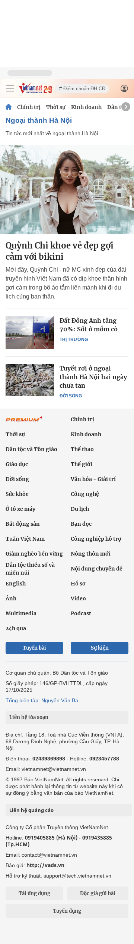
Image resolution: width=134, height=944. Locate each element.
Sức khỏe (17, 494)
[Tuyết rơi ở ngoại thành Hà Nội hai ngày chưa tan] (30, 380)
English (16, 583)
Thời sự (56, 107)
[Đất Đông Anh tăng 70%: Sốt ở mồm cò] (30, 332)
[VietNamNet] (9, 107)
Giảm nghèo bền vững (34, 553)
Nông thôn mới (91, 553)
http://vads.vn (45, 865)
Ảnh (11, 598)
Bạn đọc (81, 524)
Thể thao (82, 449)
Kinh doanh (86, 107)
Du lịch (80, 509)
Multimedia (21, 613)
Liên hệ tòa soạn (28, 717)
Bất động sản (23, 524)
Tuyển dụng (67, 911)
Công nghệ (85, 494)
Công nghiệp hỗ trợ (96, 538)
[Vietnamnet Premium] (24, 422)
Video (78, 598)
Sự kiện (100, 648)
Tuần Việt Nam (25, 538)
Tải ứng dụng (34, 893)
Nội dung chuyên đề (96, 568)
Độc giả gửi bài (97, 893)
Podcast (81, 613)
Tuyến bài (34, 648)
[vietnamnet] (35, 91)
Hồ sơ (78, 583)
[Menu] (10, 88)
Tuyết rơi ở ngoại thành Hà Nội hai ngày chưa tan (93, 377)
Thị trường (74, 339)
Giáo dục (17, 464)
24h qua (16, 628)
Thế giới (81, 464)
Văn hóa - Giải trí (93, 479)
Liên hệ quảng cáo (31, 810)
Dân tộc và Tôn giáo (31, 449)
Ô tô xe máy (20, 509)
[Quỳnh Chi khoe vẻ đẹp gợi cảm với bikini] (67, 189)
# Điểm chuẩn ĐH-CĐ (82, 88)
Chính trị (29, 107)
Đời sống (71, 395)
